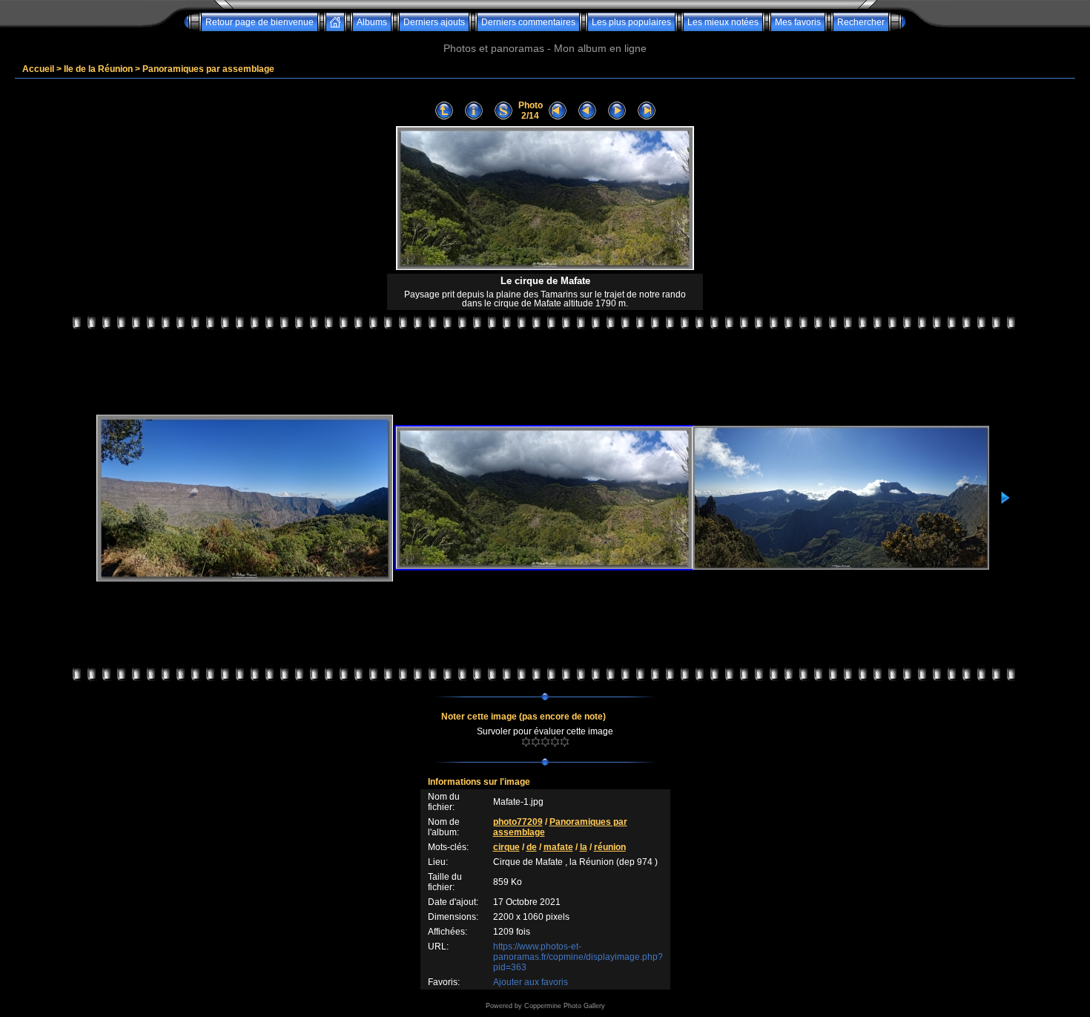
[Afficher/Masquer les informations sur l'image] (474, 111)
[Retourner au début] (557, 111)
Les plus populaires (631, 22)
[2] (536, 742)
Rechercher (861, 22)
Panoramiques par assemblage (208, 69)
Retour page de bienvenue (259, 22)
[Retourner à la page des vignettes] (444, 111)
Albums (372, 22)
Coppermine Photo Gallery (564, 1006)
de (531, 847)
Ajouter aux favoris (530, 982)
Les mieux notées (723, 22)
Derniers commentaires (528, 22)
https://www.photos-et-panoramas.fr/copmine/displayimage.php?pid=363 (578, 956)
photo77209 (518, 822)
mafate (558, 847)
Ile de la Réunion (98, 69)
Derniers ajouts (434, 22)
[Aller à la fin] (646, 111)
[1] (526, 742)
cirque (506, 847)
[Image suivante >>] (617, 111)
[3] (545, 742)
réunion (610, 847)
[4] (555, 742)
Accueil (38, 69)
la (583, 847)
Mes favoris (798, 22)
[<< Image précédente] (587, 111)
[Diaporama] (503, 111)
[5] (564, 742)
